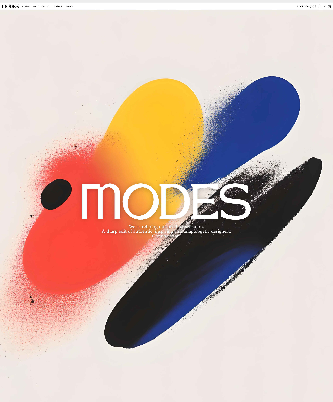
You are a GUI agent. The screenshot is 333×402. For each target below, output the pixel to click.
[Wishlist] (324, 6)
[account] (320, 6)
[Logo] (10, 6)
